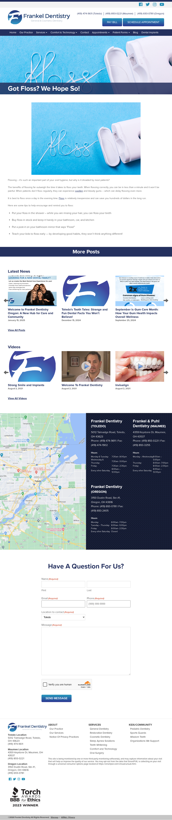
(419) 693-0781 (145, 13)
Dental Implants (149, 32)
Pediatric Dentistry (140, 728)
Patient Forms (120, 32)
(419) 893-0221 (113, 13)
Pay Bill (112, 22)
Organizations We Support (144, 740)
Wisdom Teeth (138, 736)
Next (165, 300)
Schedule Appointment (143, 22)
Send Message (57, 698)
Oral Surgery (97, 752)
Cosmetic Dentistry (100, 736)
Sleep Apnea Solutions (102, 740)
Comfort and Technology (103, 748)
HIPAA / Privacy (68, 817)
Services (40, 32)
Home (13, 32)
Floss (61, 198)
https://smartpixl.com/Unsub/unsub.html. (118, 764)
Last (89, 590)
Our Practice (26, 32)
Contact (84, 32)
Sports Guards (138, 732)
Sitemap (54, 817)
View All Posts (16, 330)
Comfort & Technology (63, 32)
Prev (6, 300)
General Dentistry (99, 728)
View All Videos (17, 398)
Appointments (99, 32)
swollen (79, 191)
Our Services (56, 732)
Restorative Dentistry (101, 732)
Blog (135, 32)
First (43, 590)
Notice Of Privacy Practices (64, 736)
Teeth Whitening (98, 744)
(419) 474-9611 (84, 13)
